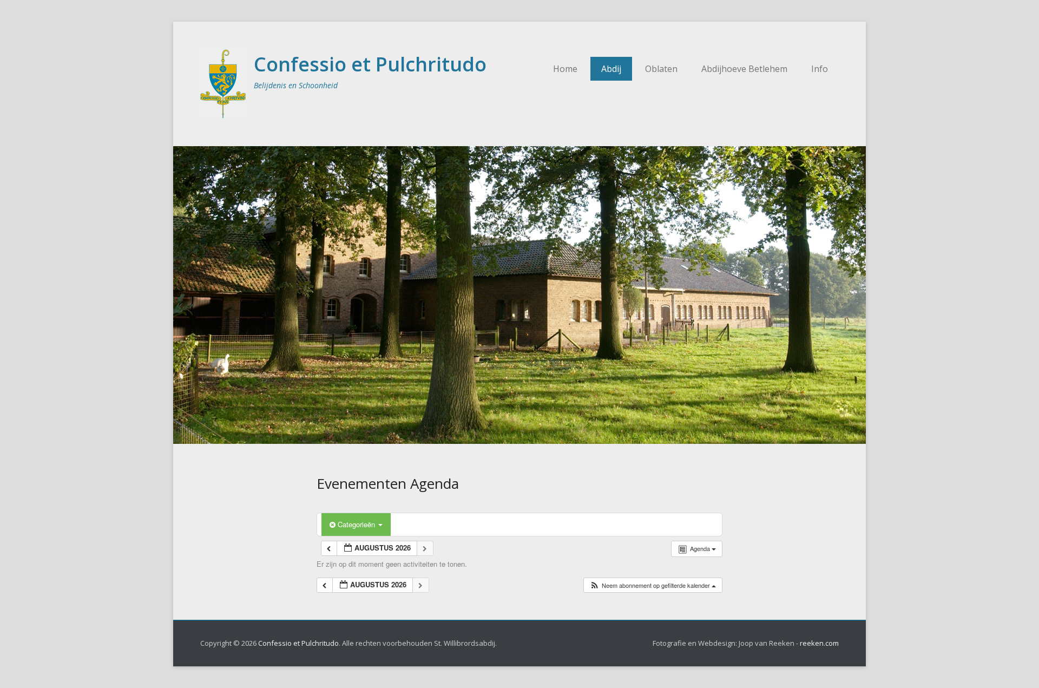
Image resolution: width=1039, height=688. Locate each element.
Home (565, 69)
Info (819, 69)
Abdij (611, 69)
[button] (652, 585)
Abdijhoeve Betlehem (744, 69)
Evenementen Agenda (388, 483)
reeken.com (819, 643)
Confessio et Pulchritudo (370, 64)
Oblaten (661, 69)
